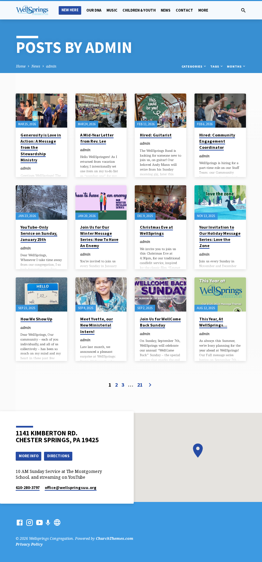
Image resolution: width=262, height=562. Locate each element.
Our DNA (93, 10)
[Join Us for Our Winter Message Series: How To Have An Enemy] (101, 202)
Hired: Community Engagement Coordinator (217, 141)
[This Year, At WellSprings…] (220, 294)
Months (234, 66)
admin (51, 66)
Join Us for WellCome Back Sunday (160, 322)
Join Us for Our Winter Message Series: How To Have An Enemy (99, 236)
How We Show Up (36, 318)
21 (140, 384)
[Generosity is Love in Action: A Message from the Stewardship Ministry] (41, 110)
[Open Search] (243, 10)
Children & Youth (139, 10)
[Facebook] (20, 522)
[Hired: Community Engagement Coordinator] (220, 110)
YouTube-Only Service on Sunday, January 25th (38, 233)
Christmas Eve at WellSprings (156, 230)
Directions (58, 455)
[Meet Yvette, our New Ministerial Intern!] (101, 294)
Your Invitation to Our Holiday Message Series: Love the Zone (220, 236)
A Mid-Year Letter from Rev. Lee (97, 138)
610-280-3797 (28, 487)
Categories (192, 66)
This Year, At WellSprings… (213, 322)
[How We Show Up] (41, 294)
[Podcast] (48, 523)
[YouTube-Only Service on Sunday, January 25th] (41, 202)
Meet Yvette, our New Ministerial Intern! (96, 325)
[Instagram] (29, 522)
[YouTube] (39, 522)
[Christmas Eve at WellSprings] (160, 202)
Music (111, 10)
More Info (29, 455)
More (203, 10)
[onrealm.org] (57, 522)
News (166, 10)
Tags (215, 66)
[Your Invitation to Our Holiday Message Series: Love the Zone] (220, 202)
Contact (184, 10)
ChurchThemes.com (114, 538)
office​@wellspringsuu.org (71, 487)
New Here (69, 10)
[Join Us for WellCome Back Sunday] (160, 294)
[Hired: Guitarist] (160, 110)
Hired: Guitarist (156, 135)
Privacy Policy (29, 544)
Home (21, 66)
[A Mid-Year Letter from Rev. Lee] (101, 110)
